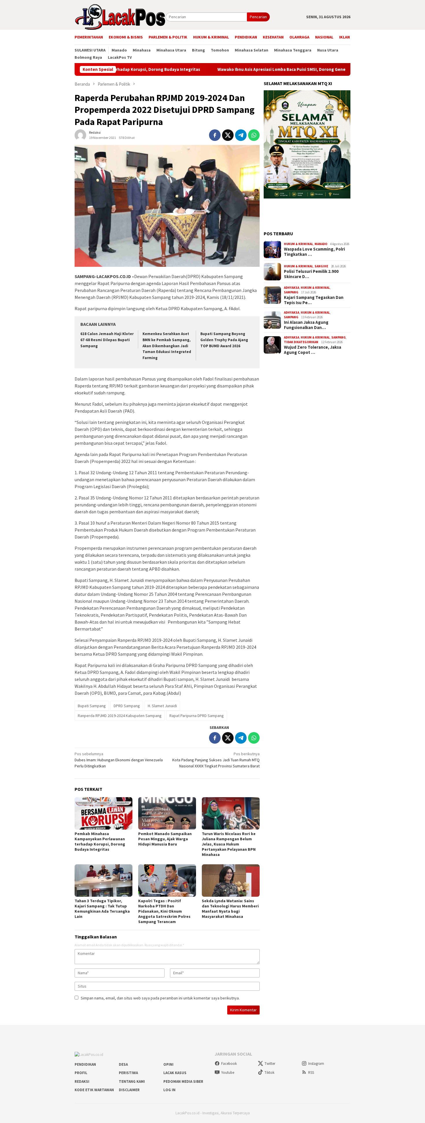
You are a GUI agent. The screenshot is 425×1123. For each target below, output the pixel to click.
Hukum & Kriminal (298, 244)
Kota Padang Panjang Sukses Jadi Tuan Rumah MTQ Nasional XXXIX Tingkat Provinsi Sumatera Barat (216, 760)
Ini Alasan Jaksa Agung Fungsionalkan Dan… (306, 325)
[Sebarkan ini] (215, 135)
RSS (311, 1072)
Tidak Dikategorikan (301, 342)
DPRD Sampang (127, 705)
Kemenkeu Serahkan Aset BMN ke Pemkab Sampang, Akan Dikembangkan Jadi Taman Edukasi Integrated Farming (167, 346)
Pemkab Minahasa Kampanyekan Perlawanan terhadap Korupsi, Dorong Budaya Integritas (100, 841)
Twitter (270, 1063)
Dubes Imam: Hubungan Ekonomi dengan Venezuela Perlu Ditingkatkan (119, 760)
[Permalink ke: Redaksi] (80, 134)
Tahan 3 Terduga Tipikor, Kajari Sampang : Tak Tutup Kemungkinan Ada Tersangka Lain (102, 908)
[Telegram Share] (241, 135)
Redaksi (82, 1081)
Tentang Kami (132, 1081)
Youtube (227, 1072)
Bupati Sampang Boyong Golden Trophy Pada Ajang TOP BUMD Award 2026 (224, 339)
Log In (169, 1089)
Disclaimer (129, 1089)
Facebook (229, 1063)
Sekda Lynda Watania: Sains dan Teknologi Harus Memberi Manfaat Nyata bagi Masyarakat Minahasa (230, 908)
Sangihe (321, 266)
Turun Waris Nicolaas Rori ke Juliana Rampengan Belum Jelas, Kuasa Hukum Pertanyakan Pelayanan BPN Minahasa (229, 844)
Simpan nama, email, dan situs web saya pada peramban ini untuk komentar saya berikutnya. (160, 998)
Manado (321, 244)
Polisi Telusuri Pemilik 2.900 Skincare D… (311, 274)
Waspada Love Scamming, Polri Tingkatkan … (314, 252)
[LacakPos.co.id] (120, 16)
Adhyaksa (291, 288)
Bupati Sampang (92, 705)
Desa (123, 1064)
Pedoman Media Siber (183, 1081)
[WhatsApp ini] (254, 135)
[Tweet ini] (228, 135)
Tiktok (269, 1072)
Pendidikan (85, 1064)
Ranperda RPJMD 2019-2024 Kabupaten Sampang (120, 715)
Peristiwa (128, 1072)
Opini (168, 1064)
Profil (81, 1072)
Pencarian (258, 16)
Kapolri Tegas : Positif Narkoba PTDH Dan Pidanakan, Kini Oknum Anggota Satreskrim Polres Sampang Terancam (164, 911)
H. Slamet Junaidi (162, 705)
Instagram (316, 1063)
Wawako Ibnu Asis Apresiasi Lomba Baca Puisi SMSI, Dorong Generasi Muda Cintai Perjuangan (271, 69)
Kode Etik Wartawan (94, 1089)
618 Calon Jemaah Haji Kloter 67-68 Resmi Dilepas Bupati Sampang (107, 339)
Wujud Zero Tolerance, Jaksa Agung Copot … (312, 350)
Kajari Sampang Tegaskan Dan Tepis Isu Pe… (313, 300)
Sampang (291, 292)
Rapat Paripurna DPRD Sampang (196, 715)
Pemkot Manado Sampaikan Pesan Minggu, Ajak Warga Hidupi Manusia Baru (165, 839)
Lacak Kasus (174, 1072)
